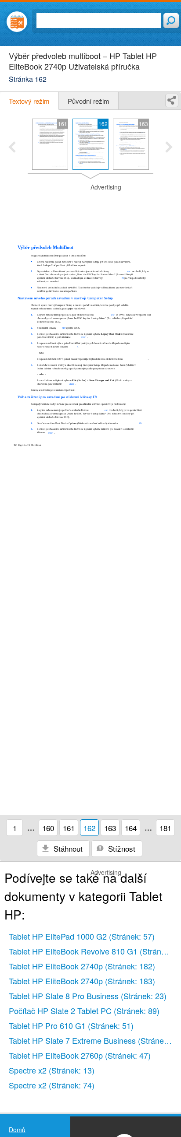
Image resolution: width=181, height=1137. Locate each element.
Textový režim (29, 100)
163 (110, 827)
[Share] (171, 100)
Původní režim (88, 100)
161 (69, 827)
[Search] (171, 20)
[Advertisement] (90, 205)
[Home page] (17, 22)
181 (165, 827)
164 (131, 827)
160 (48, 827)
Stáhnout (67, 848)
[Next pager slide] (169, 147)
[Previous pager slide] (12, 147)
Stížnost (120, 848)
